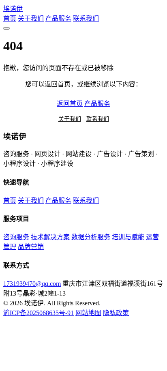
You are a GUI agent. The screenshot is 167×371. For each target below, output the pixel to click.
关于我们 (31, 18)
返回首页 (70, 103)
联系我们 (86, 18)
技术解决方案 (50, 237)
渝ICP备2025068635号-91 (38, 312)
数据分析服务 (90, 237)
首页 (9, 18)
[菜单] (6, 28)
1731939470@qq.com (32, 283)
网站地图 (88, 312)
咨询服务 (16, 237)
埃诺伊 (13, 8)
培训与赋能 (128, 237)
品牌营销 (31, 246)
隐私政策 (116, 312)
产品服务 (58, 18)
